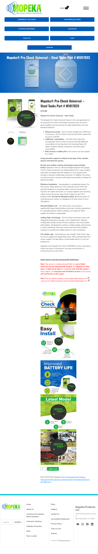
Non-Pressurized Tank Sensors (73, 477)
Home (28, 504)
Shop (72, 38)
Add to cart (53, 469)
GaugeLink (72, 29)
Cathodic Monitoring (26, 29)
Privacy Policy (56, 524)
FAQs (53, 504)
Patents (54, 533)
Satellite (26, 38)
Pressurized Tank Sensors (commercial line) (57, 479)
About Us (30, 509)
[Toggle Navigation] (86, 8)
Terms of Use (56, 529)
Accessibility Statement (60, 519)
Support (49, 47)
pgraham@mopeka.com (78, 281)
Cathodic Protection (34, 526)
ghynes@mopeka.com (78, 278)
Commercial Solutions (27, 19)
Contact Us (55, 514)
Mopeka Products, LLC (65, 540)
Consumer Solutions (72, 19)
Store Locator (31, 536)
